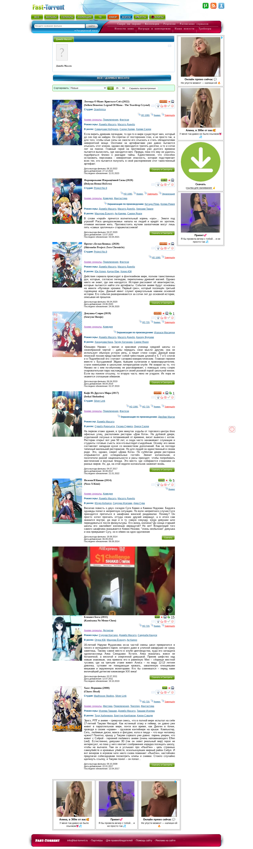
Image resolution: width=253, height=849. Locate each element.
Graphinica (100, 109)
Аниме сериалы (93, 119)
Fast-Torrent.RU (52, 6)
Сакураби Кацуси (147, 635)
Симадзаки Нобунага (106, 129)
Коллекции (152, 24)
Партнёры (97, 840)
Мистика (107, 706)
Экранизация (168, 194)
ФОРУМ (126, 17)
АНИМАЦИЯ (84, 17)
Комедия (108, 198)
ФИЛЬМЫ (51, 17)
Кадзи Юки (113, 271)
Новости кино (124, 28)
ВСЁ (36, 17)
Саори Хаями (127, 129)
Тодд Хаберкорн (104, 715)
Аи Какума (120, 213)
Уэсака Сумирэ (124, 426)
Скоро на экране (129, 24)
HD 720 (145, 322)
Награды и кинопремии (154, 28)
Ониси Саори (141, 426)
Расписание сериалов (194, 24)
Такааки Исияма (146, 711)
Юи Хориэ (100, 271)
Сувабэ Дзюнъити (105, 426)
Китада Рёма (152, 204)
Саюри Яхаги (134, 213)
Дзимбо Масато (107, 124)
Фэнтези (124, 119)
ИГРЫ (142, 17)
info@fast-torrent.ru (77, 840)
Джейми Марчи (166, 417)
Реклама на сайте (166, 840)
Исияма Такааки (108, 711)
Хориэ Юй (126, 271)
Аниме (157, 115)
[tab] (64, 39)
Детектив (108, 630)
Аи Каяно (132, 640)
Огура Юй (100, 640)
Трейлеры (205, 28)
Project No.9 (100, 188)
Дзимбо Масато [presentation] (64, 39)
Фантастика (120, 198)
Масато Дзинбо (126, 124)
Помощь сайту (144, 840)
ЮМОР (113, 17)
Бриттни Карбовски (125, 715)
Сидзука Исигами (122, 503)
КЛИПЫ (159, 17)
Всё (100, 78)
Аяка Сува (139, 503)
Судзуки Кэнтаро (108, 635)
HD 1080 (145, 115)
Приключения (110, 119)
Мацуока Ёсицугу (104, 213)
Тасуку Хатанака (123, 342)
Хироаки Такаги (144, 208)
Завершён (170, 115)
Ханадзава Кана (104, 342)
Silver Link (99, 401)
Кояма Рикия (167, 204)
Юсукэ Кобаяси (103, 503)
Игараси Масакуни (164, 332)
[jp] (169, 102)
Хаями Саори (143, 129)
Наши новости (184, 28)
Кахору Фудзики (145, 337)
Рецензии (169, 24)
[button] (110, 88)
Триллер (135, 706)
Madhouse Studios (104, 695)
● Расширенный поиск (86, 30)
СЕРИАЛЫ (67, 17)
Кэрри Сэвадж (145, 715)
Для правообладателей (119, 840)
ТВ (100, 17)
